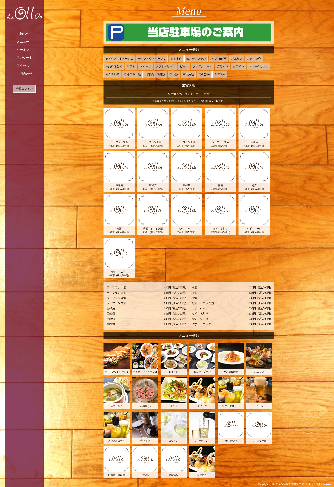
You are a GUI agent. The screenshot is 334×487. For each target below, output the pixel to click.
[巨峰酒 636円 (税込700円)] (254, 123)
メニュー (23, 41)
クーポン (23, 49)
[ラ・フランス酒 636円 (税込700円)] (119, 123)
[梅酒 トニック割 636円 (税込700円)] (153, 210)
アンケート (24, 57)
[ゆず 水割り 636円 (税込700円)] (220, 210)
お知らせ (23, 33)
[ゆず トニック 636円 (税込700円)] (119, 253)
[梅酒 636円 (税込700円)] (220, 167)
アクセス (23, 65)
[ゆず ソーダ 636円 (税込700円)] (254, 210)
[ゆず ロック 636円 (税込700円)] (186, 210)
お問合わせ (24, 73)
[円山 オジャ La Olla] (24, 13)
